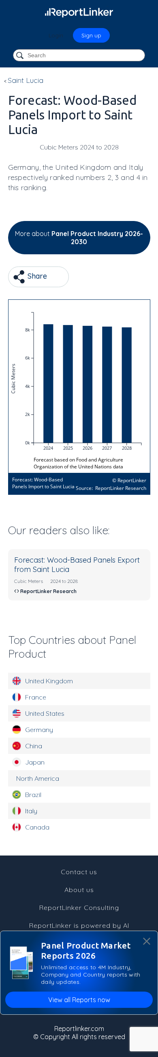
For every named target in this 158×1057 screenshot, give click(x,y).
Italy (31, 811)
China (33, 746)
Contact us (79, 872)
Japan (35, 762)
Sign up (91, 35)
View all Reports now (79, 1000)
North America (37, 778)
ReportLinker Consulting (79, 907)
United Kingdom (49, 681)
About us (79, 890)
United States (44, 713)
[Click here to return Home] (79, 12)
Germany (39, 730)
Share (36, 276)
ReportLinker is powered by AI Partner (79, 929)
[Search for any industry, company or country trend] (20, 56)
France (35, 697)
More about (79, 238)
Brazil (33, 795)
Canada (37, 827)
